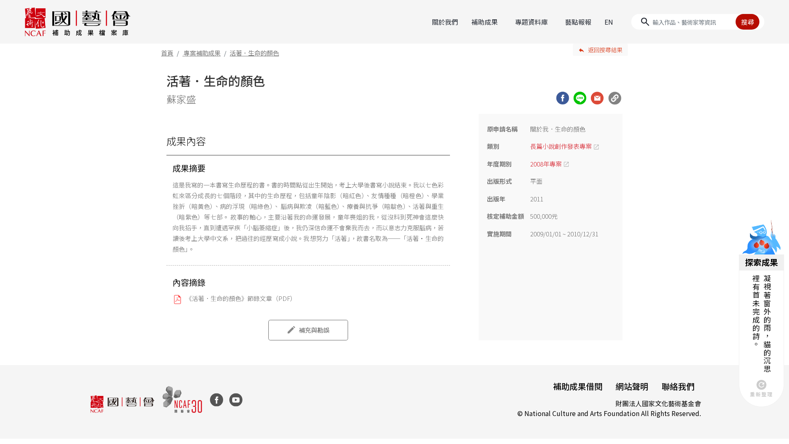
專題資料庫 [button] (531, 22)
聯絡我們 (678, 386)
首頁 (167, 53)
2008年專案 (546, 164)
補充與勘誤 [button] (314, 330)
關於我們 (445, 22)
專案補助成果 (202, 53)
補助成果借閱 (577, 386)
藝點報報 (578, 22)
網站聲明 (632, 386)
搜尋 (747, 22)
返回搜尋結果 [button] (605, 50)
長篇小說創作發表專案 (561, 146)
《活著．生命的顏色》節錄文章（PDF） (241, 298)
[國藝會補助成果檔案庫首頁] (78, 21)
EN (608, 22)
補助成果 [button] (484, 22)
